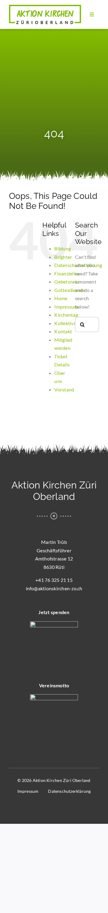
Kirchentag (66, 315)
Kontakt (63, 331)
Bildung (62, 248)
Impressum (66, 306)
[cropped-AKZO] (45, 7)
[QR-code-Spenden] (54, 623)
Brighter (63, 257)
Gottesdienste (69, 290)
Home (60, 298)
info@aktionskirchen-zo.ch (54, 588)
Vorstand (64, 389)
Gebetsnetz (66, 281)
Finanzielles (67, 273)
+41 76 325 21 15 (54, 580)
